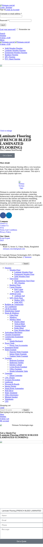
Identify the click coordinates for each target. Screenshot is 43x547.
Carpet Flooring (16, 287)
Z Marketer (27, 257)
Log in (3, 25)
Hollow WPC (19, 300)
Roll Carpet (18, 289)
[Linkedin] (9, 215)
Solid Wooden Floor (22, 276)
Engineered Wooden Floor (24, 274)
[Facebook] (3, 215)
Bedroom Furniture (17, 360)
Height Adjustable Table (19, 371)
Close (2, 408)
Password (4, 20)
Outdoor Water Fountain (19, 356)
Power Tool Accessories (19, 345)
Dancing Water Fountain (19, 352)
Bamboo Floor (15, 285)
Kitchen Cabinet (16, 365)
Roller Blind (19, 328)
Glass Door (14, 315)
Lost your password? (8, 29)
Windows (13, 317)
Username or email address (11, 14)
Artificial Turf (19, 296)
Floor (2, 150)
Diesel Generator (16, 375)
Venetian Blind (20, 326)
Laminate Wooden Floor (23, 272)
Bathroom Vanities (17, 363)
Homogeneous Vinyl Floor (24, 281)
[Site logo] (7, 5)
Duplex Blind (19, 322)
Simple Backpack (16, 341)
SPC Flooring (19, 283)
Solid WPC (18, 302)
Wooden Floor (15, 270)
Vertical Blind (19, 324)
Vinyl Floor (14, 279)
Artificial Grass (15, 294)
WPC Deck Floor (16, 298)
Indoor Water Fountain (18, 354)
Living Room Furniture (18, 367)
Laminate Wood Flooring (13, 150)
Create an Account (12, 10)
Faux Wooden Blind (22, 330)
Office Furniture (16, 369)
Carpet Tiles (18, 291)
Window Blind (15, 319)
